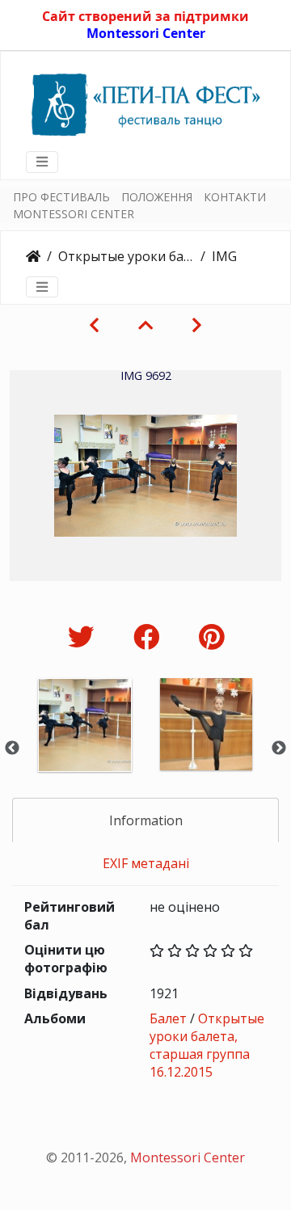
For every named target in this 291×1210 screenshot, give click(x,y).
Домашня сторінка (33, 256)
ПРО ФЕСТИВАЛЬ (61, 196)
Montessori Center (145, 33)
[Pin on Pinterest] (211, 636)
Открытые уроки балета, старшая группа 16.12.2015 (126, 256)
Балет (168, 1018)
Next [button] (279, 748)
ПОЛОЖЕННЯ (156, 196)
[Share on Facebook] (150, 636)
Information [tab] (146, 820)
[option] (85, 746)
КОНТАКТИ (235, 196)
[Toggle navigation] (42, 161)
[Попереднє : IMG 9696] (94, 325)
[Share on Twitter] (84, 636)
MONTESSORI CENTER (73, 213)
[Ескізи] (145, 325)
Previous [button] (12, 748)
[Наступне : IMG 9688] (196, 325)
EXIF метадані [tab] (146, 863)
